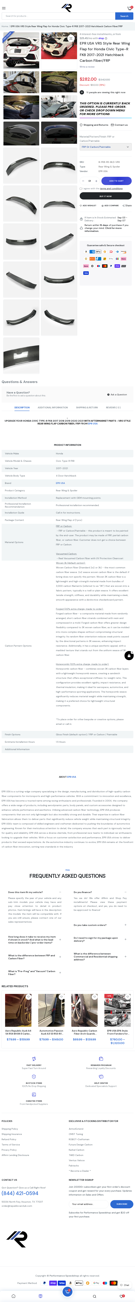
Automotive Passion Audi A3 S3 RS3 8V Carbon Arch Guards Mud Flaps (51, 1032)
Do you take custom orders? (90, 925)
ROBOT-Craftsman (79, 1139)
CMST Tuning (76, 1134)
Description (21, 407)
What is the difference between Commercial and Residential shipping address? (96, 956)
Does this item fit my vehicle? (25, 892)
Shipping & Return (87, 407)
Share (128, 205)
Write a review (87, 66)
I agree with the (103, 188)
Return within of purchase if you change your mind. (106, 228)
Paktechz (74, 1165)
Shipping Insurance (12, 1134)
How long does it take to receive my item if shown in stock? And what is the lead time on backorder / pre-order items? (32, 939)
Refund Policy (9, 1139)
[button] (106, 109)
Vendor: (84, 171)
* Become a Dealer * (80, 1170)
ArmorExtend (76, 1128)
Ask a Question (118, 394)
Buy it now (106, 196)
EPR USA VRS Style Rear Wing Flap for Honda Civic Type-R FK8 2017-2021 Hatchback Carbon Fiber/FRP (105, 52)
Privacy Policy (9, 1149)
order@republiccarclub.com (17, 1205)
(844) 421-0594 (20, 1193)
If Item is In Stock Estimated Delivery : (100, 219)
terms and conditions (111, 188)
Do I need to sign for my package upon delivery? (96, 939)
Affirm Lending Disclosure (15, 1155)
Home (5, 26)
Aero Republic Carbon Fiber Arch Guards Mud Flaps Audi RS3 (84, 1032)
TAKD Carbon (76, 1155)
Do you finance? (83, 892)
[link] (28, 997)
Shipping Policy (10, 1128)
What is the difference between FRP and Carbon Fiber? (31, 957)
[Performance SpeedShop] (67, 8)
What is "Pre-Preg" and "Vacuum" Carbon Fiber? (31, 973)
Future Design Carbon (81, 1144)
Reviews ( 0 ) (113, 407)
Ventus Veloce (77, 1160)
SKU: (82, 162)
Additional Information (53, 407)
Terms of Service (11, 1144)
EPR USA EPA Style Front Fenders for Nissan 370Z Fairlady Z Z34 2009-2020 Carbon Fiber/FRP (117, 1032)
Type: (83, 166)
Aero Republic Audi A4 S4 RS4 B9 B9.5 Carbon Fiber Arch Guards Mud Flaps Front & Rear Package (18, 1032)
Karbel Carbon (76, 1149)
